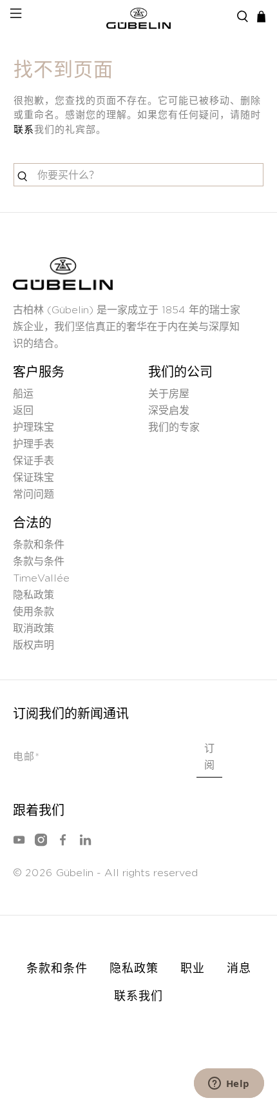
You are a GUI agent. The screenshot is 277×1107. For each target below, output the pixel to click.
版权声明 (33, 645)
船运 (23, 394)
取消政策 (33, 628)
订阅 (209, 756)
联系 (24, 130)
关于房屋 (168, 394)
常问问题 (33, 494)
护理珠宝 (33, 427)
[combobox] (139, 174)
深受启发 (168, 411)
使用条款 (33, 612)
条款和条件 (38, 545)
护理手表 (33, 444)
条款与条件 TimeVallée (41, 569)
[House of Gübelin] (139, 17)
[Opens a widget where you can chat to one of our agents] (228, 1084)
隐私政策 (33, 595)
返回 (23, 411)
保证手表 (33, 461)
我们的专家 (174, 427)
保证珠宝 (33, 478)
